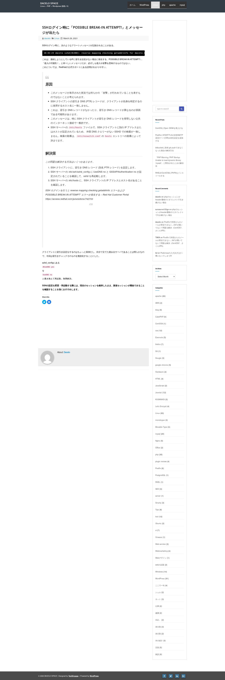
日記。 (158, 620)
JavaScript (159, 385)
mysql (182, 4)
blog (157, 309)
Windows (159, 571)
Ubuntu (158, 523)
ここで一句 (160, 585)
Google (158, 358)
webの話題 (159, 564)
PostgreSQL (160, 475)
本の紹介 (159, 640)
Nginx (157, 440)
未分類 (158, 626)
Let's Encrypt (160, 406)
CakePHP (159, 316)
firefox (158, 344)
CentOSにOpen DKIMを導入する (169, 128)
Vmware (158, 537)
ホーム (133, 4)
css (156, 330)
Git (156, 351)
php (163, 4)
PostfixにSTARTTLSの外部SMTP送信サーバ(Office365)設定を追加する (169, 138)
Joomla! (158, 392)
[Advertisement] (93, 225)
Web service (160, 544)
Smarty (158, 502)
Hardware (159, 371)
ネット (158, 599)
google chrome (161, 365)
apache (172, 4)
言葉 (157, 647)
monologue (160, 420)
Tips (157, 509)
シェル (158, 592)
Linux (155, 4)
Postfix (158, 468)
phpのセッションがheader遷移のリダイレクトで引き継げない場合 (169, 199)
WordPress (144, 4)
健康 (157, 613)
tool (156, 516)
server (158, 495)
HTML (158, 378)
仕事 (157, 606)
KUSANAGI (160, 399)
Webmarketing (161, 551)
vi (156, 530)
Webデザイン (161, 558)
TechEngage (73, 676)
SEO (157, 489)
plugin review (161, 461)
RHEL (157, 482)
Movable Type (161, 427)
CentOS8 (159, 323)
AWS (157, 303)
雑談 (157, 654)
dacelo (47, 38)
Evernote (159, 337)
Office (157, 447)
